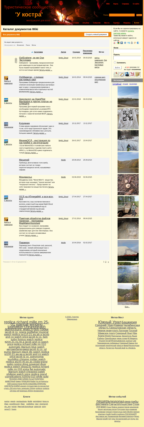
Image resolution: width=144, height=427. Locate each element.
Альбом (86, 23)
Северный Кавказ (127, 343)
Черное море (105, 330)
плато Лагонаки (120, 330)
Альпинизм (8, 127)
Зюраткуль (126, 336)
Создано (76, 52)
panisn (7, 401)
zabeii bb (37, 407)
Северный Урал (123, 333)
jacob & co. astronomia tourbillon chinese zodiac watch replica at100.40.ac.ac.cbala (26, 359)
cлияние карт (100, 77)
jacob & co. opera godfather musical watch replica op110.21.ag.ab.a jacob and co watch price (26, 334)
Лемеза (114, 407)
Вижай (126, 346)
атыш (120, 412)
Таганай (133, 330)
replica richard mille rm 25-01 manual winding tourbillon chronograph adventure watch (26, 325)
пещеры (103, 401)
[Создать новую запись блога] (137, 74)
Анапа (101, 336)
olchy (44, 407)
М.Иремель (133, 338)
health (108, 414)
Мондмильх (25, 177)
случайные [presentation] (117, 84)
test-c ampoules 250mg (26, 388)
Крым (134, 336)
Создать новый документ (96, 34)
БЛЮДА (25, 379)
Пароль (116, 55)
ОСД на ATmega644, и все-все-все (36, 197)
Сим (134, 341)
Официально (72, 319)
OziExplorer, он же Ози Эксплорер (31, 58)
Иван (6, 404)
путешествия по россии (36, 386)
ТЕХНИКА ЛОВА (15, 379)
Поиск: (106, 15)
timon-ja (45, 401)
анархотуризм (16, 384)
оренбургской (110, 346)
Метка (34, 45)
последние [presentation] (133, 84)
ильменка (133, 409)
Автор (63, 52)
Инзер (108, 336)
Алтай (31, 379)
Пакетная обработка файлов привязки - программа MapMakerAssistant (34, 221)
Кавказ (18, 381)
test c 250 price (11, 388)
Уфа (134, 333)
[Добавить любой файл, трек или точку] (132, 74)
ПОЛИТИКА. (39, 379)
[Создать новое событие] (121, 74)
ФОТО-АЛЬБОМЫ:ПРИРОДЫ (34, 384)
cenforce (39, 388)
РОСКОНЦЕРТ (131, 414)
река (127, 401)
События (96, 23)
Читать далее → (45, 70)
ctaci (37, 404)
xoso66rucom (14, 404)
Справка (125, 4)
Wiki (108, 4)
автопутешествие (123, 404)
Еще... (127, 307)
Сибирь (100, 338)
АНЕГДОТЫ (9, 386)
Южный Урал (109, 322)
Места (106, 23)
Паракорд (24, 242)
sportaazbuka (21, 401)
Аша (127, 409)
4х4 (109, 419)
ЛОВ (9, 384)
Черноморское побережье (108, 343)
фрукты (117, 421)
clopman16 (43, 404)
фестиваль (102, 404)
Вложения (20, 45)
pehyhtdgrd (37, 401)
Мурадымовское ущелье (121, 341)
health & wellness (118, 414)
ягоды (132, 419)
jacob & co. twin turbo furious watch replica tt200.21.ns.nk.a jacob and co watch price (26, 340)
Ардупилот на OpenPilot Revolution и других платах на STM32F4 (35, 101)
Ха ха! (38, 381)
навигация (99, 60)
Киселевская (100, 412)
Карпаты (44, 381)
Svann (13, 409)
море (103, 407)
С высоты (8, 103)
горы (113, 419)
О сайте (136, 4)
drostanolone (38, 391)
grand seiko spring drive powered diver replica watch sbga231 (25, 364)
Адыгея (102, 341)
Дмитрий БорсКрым (25, 407)
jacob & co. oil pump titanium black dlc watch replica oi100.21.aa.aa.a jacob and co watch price (26, 353)
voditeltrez (30, 404)
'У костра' (29, 14)
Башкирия (129, 322)
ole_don (7, 407)
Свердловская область (122, 327)
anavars (23, 386)
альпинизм (134, 407)
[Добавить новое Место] (116, 74)
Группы (116, 23)
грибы (134, 401)
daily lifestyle (128, 412)
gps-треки (40, 329)
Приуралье (116, 336)
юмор (25, 349)
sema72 (7, 409)
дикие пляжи (122, 338)
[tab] (118, 84)
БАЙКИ (17, 386)
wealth (105, 419)
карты (97, 58)
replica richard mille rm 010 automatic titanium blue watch (27, 345)
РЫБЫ (33, 381)
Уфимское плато (106, 333)
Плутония (121, 409)
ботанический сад (123, 419)
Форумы (126, 23)
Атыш (108, 407)
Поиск (28, 45)
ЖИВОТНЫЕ (10, 381)
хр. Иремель (131, 348)
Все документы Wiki (11, 35)
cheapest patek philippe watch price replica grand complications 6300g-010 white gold (26, 374)
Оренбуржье (110, 338)
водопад (117, 401)
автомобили (14, 349)
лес (137, 419)
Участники (74, 23)
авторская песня (110, 409)
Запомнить (121, 63)
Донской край (120, 348)
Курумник (24, 123)
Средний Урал (104, 325)
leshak (14, 407)
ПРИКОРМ (25, 381)
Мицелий (24, 160)
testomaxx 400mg (26, 391)
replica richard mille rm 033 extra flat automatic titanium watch (28, 369)
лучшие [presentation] (125, 84)
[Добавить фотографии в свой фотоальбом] (127, 74)
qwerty (12, 401)
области (120, 346)
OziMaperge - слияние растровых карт (31, 78)
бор (136, 343)
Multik (63, 160)
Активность (61, 23)
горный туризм (112, 412)
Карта (115, 4)
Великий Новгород (126, 416)
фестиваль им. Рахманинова (107, 416)
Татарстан (110, 348)
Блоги (136, 23)
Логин (115, 48)
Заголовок (38, 52)
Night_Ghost (63, 58)
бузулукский (100, 346)
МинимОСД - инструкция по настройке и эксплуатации (34, 141)
